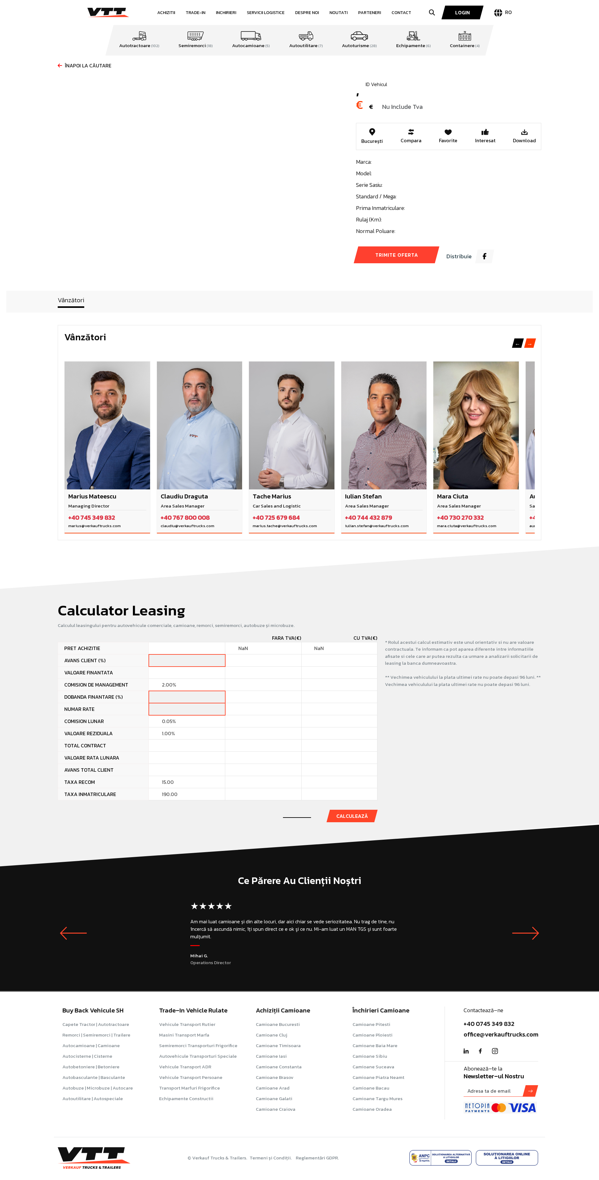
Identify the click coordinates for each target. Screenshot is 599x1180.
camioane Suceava (373, 1066)
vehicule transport (187, 1024)
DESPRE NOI (307, 12)
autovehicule (198, 1056)
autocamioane (91, 1045)
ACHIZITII (166, 12)
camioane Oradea (372, 1109)
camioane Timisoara (278, 1045)
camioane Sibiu (370, 1056)
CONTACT (401, 12)
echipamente (186, 1098)
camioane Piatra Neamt (378, 1077)
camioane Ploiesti (372, 1034)
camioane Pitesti (371, 1024)
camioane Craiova (275, 1109)
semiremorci (198, 1045)
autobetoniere (90, 1066)
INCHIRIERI (226, 12)
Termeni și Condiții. (271, 1157)
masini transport (184, 1034)
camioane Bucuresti (278, 1024)
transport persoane (190, 1077)
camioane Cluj (271, 1034)
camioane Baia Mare (375, 1045)
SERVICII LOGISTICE (266, 12)
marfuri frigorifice (189, 1087)
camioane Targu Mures (377, 1098)
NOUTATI (338, 12)
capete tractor (95, 1024)
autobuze (97, 1087)
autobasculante (93, 1077)
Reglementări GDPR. (317, 1157)
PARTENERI (369, 12)
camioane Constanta (279, 1066)
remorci (96, 1034)
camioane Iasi (271, 1056)
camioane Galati (274, 1098)
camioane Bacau (371, 1087)
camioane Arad (273, 1087)
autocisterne (87, 1056)
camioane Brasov (275, 1077)
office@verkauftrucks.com (501, 1034)
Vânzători (71, 300)
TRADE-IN (195, 12)
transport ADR (185, 1066)
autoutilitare (92, 1098)
